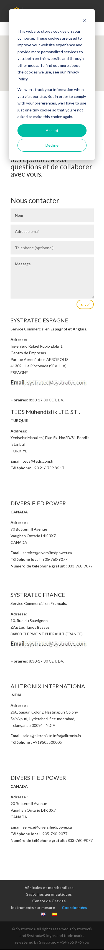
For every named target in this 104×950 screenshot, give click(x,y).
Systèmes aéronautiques (49, 894)
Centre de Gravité (49, 900)
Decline (52, 145)
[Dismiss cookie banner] (85, 20)
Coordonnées (74, 907)
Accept (52, 130)
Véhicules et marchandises (49, 887)
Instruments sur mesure (33, 907)
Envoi (85, 304)
